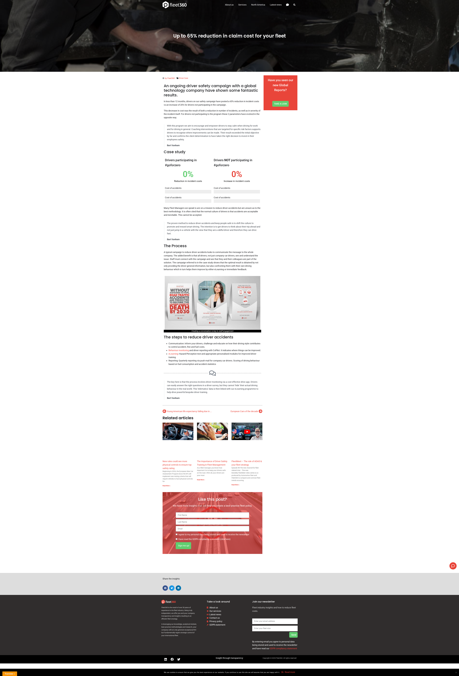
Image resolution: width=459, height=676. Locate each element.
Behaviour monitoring (179, 350)
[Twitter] (179, 659)
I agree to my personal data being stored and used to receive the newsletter (213, 534)
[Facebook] (172, 659)
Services (242, 4)
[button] (294, 5)
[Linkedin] (166, 659)
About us (229, 4)
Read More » (167, 486)
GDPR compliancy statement (283, 648)
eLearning (173, 354)
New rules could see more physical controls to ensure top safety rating (177, 464)
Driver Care (183, 78)
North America (258, 4)
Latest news (276, 4)
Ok (282, 672)
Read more (290, 672)
